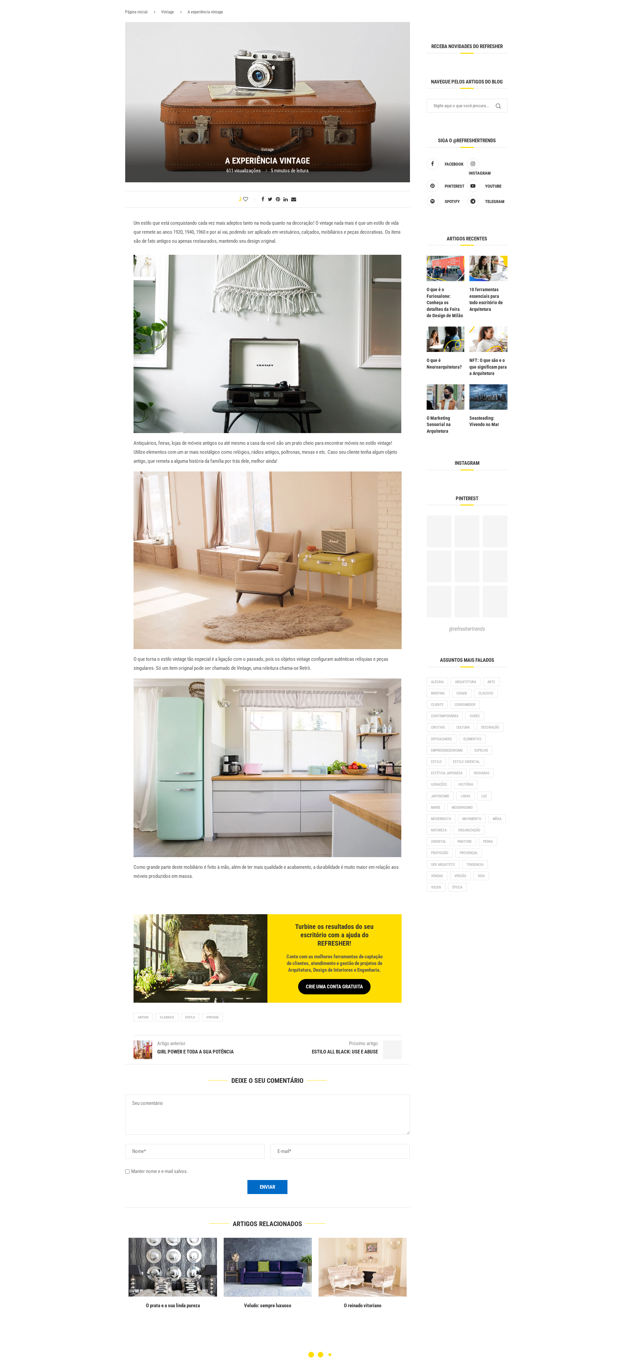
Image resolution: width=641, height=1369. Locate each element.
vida (481, 876)
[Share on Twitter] (270, 199)
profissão (439, 853)
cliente (437, 705)
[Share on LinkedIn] (285, 199)
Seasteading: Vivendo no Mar (484, 421)
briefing (438, 693)
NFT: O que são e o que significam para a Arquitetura (488, 367)
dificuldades (441, 739)
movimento (471, 819)
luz (484, 796)
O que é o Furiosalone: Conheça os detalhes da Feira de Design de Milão (445, 302)
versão (460, 876)
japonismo (440, 796)
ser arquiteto (443, 864)
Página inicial (136, 12)
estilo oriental (466, 762)
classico (167, 1017)
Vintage (167, 12)
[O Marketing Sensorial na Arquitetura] (446, 397)
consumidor (465, 705)
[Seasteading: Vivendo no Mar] (488, 397)
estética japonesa (446, 773)
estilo (190, 1017)
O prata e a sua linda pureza (268, 1306)
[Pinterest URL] (439, 531)
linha (465, 796)
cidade (461, 693)
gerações (439, 784)
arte (491, 682)
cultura (463, 727)
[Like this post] (250, 199)
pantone (464, 841)
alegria (437, 682)
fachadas (481, 773)
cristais (438, 727)
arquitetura (465, 682)
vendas (437, 876)
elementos (472, 739)
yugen (436, 887)
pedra (488, 841)
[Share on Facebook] (262, 199)
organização (469, 830)
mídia (497, 819)
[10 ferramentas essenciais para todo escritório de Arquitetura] (488, 268)
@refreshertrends (467, 629)
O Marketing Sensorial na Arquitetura (439, 424)
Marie (435, 807)
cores (475, 716)
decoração (490, 727)
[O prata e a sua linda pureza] (267, 1267)
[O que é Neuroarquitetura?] (446, 339)
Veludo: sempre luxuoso (362, 1306)
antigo (143, 1017)
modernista (441, 819)
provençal (469, 853)
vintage (212, 1017)
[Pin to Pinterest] (278, 199)
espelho (481, 750)
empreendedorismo (447, 750)
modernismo (462, 807)
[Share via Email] (293, 199)
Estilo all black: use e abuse (173, 1306)
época (457, 887)
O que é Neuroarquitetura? (444, 364)
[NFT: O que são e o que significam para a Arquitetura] (488, 339)
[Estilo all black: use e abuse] (173, 1267)
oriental (438, 841)
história (465, 784)
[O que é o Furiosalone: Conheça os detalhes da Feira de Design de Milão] (446, 268)
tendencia (474, 864)
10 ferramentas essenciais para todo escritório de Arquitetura (486, 299)
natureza (439, 830)
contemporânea (444, 716)
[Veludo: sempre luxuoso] (362, 1267)
